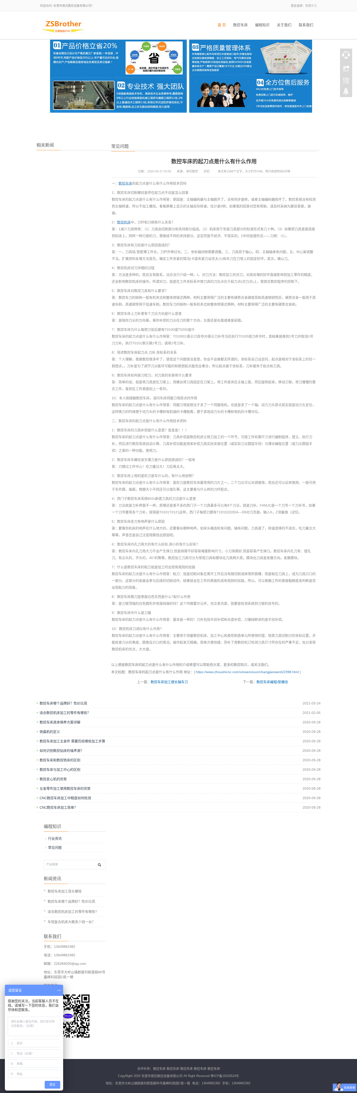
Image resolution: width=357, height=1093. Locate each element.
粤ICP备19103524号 (225, 1076)
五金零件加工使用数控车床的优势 (65, 788)
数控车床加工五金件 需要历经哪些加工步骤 (72, 741)
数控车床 (240, 25)
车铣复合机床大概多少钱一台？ (71, 922)
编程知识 (262, 25)
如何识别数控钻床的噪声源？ (62, 751)
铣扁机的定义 (50, 732)
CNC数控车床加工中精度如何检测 (65, 798)
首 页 (222, 25)
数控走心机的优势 (53, 779)
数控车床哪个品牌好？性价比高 (63, 703)
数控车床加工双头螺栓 (65, 891)
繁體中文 (311, 6)
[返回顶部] (346, 93)
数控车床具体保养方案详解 (60, 722)
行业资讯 (55, 838)
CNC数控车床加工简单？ (58, 807)
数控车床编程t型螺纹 (272, 682)
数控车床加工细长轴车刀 (169, 682)
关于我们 (284, 25)
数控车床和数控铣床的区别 (60, 760)
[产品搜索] (99, 864)
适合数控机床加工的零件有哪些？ (65, 713)
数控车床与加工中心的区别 (60, 769)
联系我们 (306, 25)
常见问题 (55, 847)
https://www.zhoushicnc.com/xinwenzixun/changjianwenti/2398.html (247, 672)
